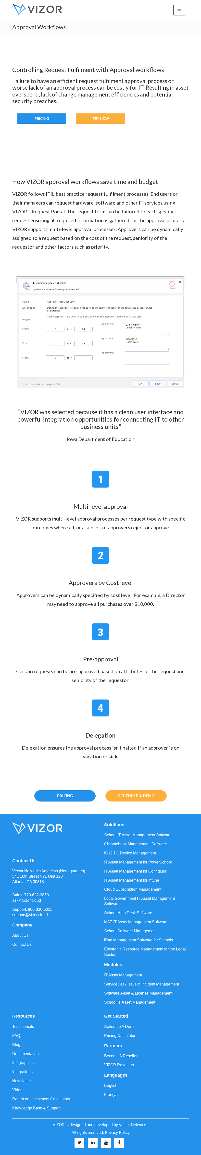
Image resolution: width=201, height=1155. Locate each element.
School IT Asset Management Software (138, 835)
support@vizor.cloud (30, 915)
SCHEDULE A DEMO (136, 796)
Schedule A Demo (120, 1026)
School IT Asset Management (129, 1002)
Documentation (25, 1054)
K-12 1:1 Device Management (130, 853)
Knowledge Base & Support (36, 1108)
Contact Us (22, 944)
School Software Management (130, 931)
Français (111, 1095)
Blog (16, 1045)
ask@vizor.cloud (26, 900)
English (110, 1085)
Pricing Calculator (119, 1035)
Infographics (23, 1063)
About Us (20, 935)
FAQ (16, 1035)
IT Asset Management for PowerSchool (138, 862)
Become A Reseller (121, 1056)
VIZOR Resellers (119, 1065)
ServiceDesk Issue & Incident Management (141, 984)
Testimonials (23, 1026)
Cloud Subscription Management (132, 889)
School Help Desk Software (128, 913)
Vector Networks (133, 1125)
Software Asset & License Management (138, 993)
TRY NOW (100, 118)
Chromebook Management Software (135, 844)
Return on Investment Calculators (41, 1099)
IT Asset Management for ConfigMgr (135, 871)
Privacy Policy (117, 1133)
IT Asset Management (123, 975)
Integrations (22, 1072)
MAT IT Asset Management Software (135, 922)
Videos (18, 1090)
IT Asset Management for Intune (131, 880)
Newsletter (21, 1081)
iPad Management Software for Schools (138, 940)
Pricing (42, 118)
